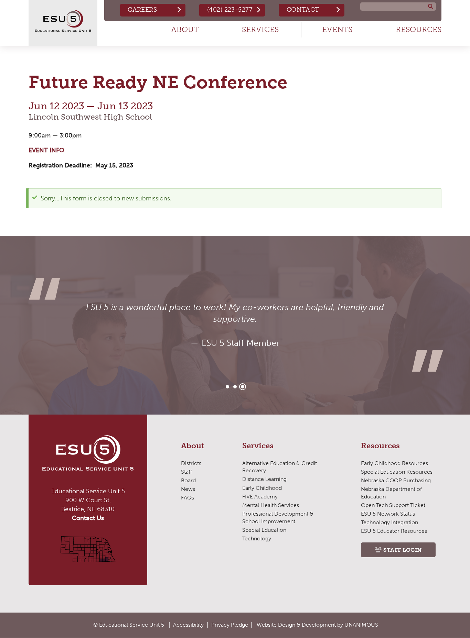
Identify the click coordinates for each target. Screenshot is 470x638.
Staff (186, 472)
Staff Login (402, 550)
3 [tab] (242, 386)
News (188, 489)
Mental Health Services (270, 505)
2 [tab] (235, 386)
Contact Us (88, 518)
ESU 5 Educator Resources (394, 531)
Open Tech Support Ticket (393, 505)
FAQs (187, 497)
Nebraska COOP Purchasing (396, 480)
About (185, 29)
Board (188, 480)
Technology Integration (389, 522)
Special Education (264, 530)
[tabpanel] (235, 325)
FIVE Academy (260, 496)
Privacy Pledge (229, 625)
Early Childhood (262, 488)
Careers (142, 9)
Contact (303, 9)
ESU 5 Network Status (388, 513)
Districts (191, 463)
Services (260, 29)
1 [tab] (227, 386)
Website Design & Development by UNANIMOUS (317, 625)
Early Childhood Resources (394, 463)
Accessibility (188, 625)
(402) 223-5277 (230, 9)
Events (337, 29)
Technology (256, 538)
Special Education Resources (396, 472)
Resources (418, 29)
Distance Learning (264, 479)
